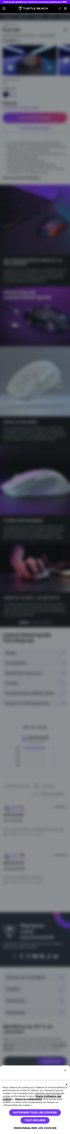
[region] (35, 1107)
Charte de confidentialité (28, 1099)
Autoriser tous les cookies (35, 1112)
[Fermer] (66, 1084)
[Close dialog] (65, 1070)
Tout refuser (35, 1120)
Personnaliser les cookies (35, 1128)
